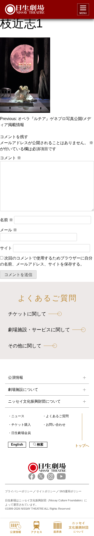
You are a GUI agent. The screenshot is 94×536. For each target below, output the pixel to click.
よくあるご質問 (57, 416)
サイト (6, 248)
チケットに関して (27, 313)
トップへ (82, 446)
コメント (10, 158)
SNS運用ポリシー (70, 491)
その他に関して (24, 345)
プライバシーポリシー (19, 491)
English (17, 444)
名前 (6, 220)
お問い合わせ (55, 424)
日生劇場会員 (21, 433)
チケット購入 (21, 424)
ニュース (17, 416)
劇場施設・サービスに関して (39, 329)
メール (8, 230)
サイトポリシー (46, 491)
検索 (40, 444)
